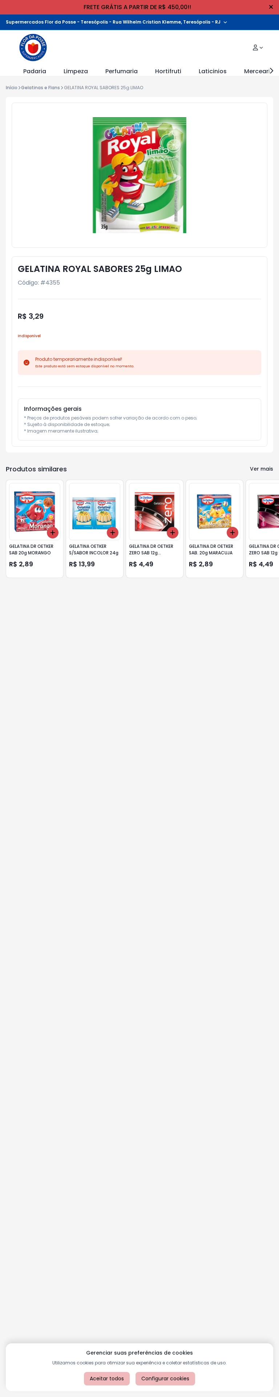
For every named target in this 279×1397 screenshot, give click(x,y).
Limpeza (76, 71)
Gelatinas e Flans (40, 87)
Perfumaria (121, 71)
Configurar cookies (165, 1378)
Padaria (34, 71)
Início (11, 87)
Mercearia (259, 71)
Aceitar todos (107, 1378)
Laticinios (213, 71)
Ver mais (261, 468)
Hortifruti (168, 71)
